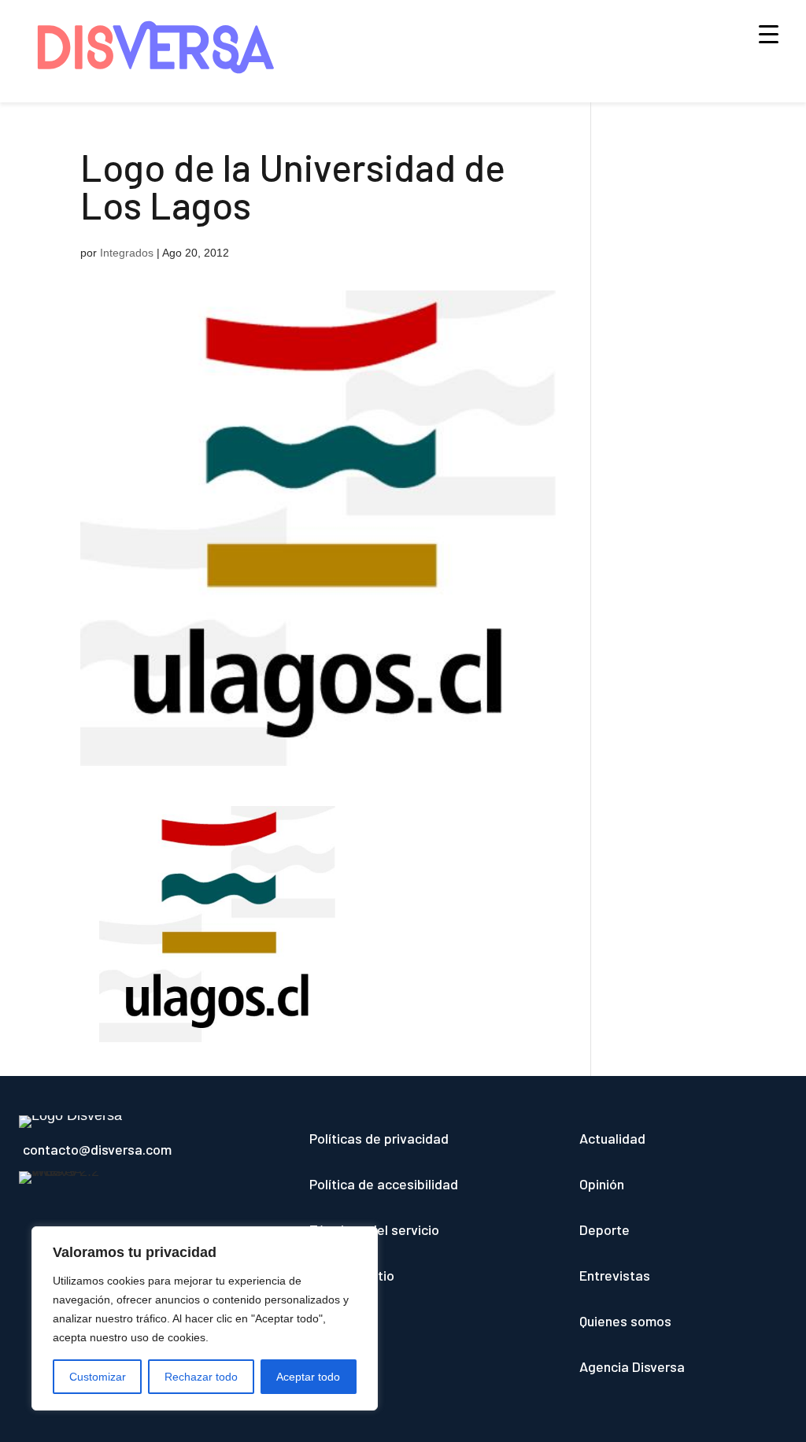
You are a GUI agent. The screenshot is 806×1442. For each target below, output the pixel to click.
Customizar (97, 1376)
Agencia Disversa (632, 1366)
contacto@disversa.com (97, 1149)
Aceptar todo (308, 1376)
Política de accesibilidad (383, 1183)
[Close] (361, 1239)
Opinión (601, 1183)
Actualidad (612, 1138)
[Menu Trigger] (768, 33)
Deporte (604, 1229)
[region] (204, 1318)
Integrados (126, 252)
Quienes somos (625, 1320)
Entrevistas (614, 1275)
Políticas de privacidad (379, 1138)
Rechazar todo (201, 1376)
